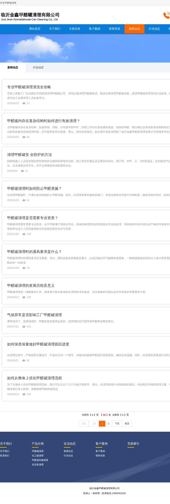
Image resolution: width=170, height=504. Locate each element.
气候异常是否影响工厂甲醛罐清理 (34, 315)
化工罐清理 (37, 455)
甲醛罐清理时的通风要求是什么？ (34, 252)
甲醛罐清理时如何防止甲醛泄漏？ (34, 188)
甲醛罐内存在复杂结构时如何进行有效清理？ (43, 121)
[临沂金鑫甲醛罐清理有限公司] (31, 14)
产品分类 (38, 443)
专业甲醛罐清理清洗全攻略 (29, 87)
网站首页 (35, 28)
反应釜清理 (37, 464)
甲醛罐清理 (37, 451)
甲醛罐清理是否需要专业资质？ (32, 218)
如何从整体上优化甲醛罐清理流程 (34, 378)
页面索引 (133, 443)
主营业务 (74, 28)
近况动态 (70, 443)
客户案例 (94, 28)
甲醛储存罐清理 (40, 460)
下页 (117, 423)
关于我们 (54, 28)
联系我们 (4, 455)
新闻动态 (134, 28)
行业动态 (154, 28)
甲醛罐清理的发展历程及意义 (31, 285)
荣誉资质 (114, 28)
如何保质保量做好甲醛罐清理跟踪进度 (38, 344)
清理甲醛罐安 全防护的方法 (29, 155)
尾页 (127, 423)
